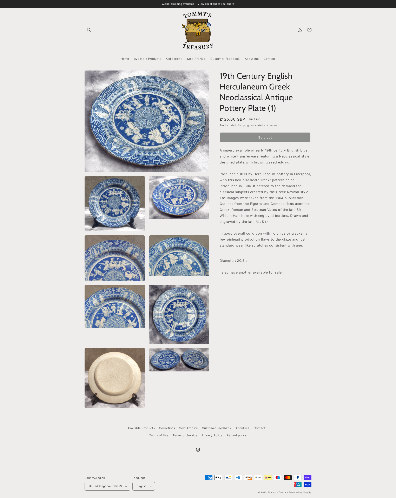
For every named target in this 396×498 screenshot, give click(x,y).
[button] (89, 29)
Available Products (141, 428)
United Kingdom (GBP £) (105, 486)
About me (243, 428)
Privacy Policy (212, 435)
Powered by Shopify (300, 492)
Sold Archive (188, 428)
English (142, 486)
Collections (167, 428)
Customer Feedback (216, 428)
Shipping (243, 125)
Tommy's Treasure (278, 492)
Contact (259, 428)
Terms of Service (185, 435)
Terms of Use (159, 435)
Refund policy (237, 435)
